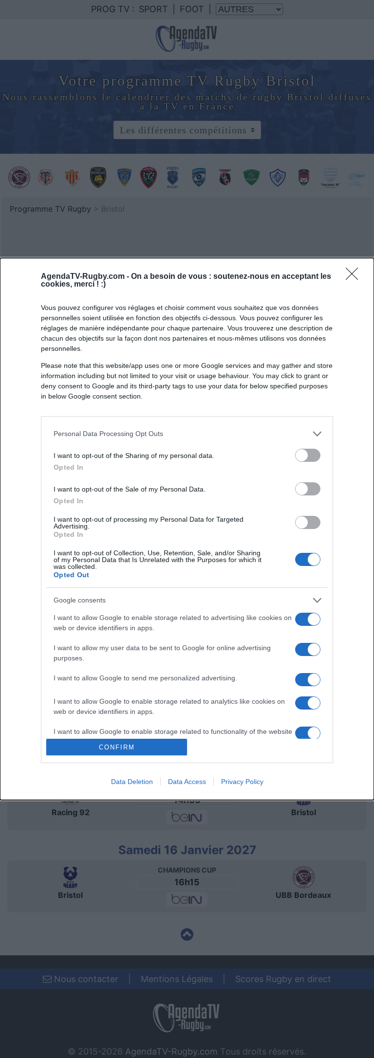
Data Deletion (132, 781)
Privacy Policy (242, 781)
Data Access (187, 781)
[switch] (307, 455)
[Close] (355, 277)
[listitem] (187, 434)
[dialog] (187, 529)
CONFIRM (117, 747)
